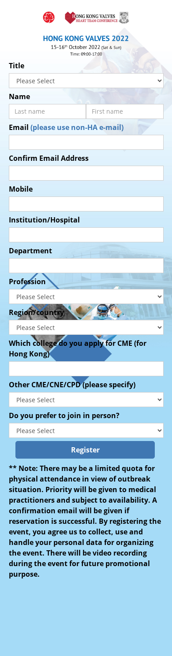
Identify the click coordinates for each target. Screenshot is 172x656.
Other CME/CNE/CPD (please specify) (72, 384)
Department (30, 251)
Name (19, 96)
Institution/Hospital (44, 220)
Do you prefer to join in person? (64, 415)
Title (16, 65)
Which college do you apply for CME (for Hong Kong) (77, 348)
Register (85, 450)
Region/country (36, 312)
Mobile (21, 189)
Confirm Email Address (49, 158)
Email (66, 127)
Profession (27, 281)
